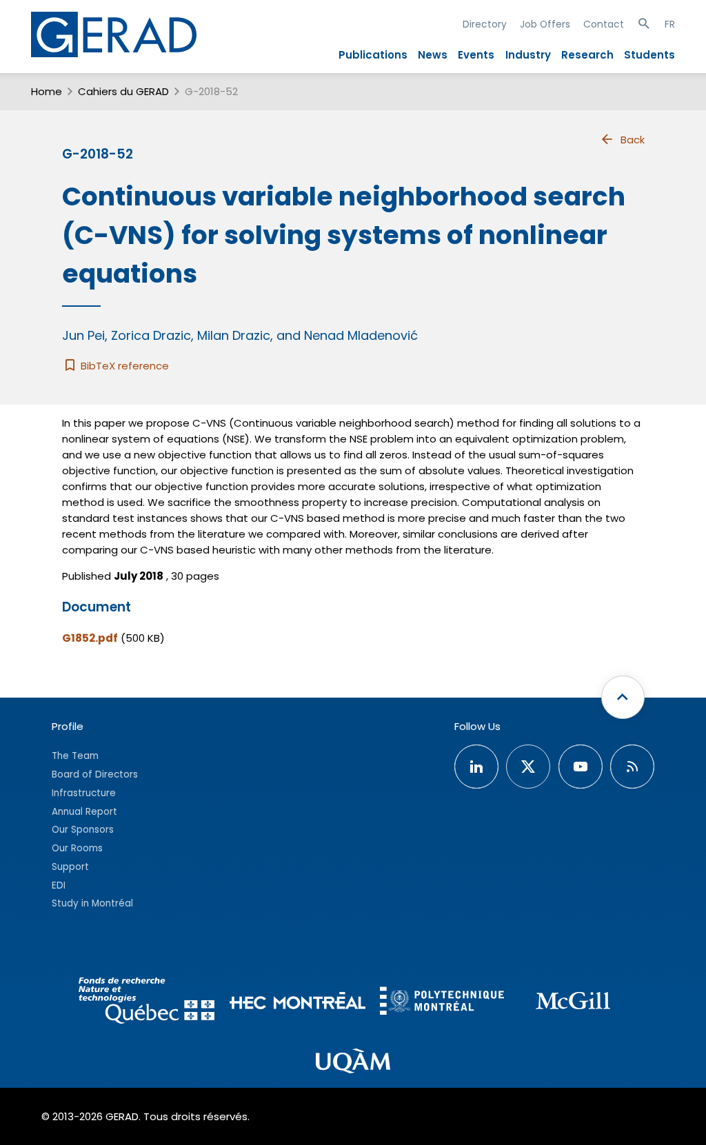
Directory (485, 24)
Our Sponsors (83, 829)
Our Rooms (77, 848)
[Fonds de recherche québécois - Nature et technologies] (147, 1002)
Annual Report (84, 811)
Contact (603, 24)
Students (649, 55)
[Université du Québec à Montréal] (353, 1063)
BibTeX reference (123, 365)
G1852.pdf (90, 638)
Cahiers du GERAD (123, 91)
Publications (373, 55)
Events (476, 55)
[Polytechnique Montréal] (442, 1002)
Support (70, 866)
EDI (58, 885)
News (432, 55)
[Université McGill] (573, 1003)
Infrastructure (84, 793)
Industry (528, 55)
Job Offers (545, 24)
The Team (75, 755)
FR (670, 24)
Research (587, 55)
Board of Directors (95, 774)
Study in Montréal (92, 903)
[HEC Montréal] (297, 1003)
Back (633, 139)
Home (46, 91)
